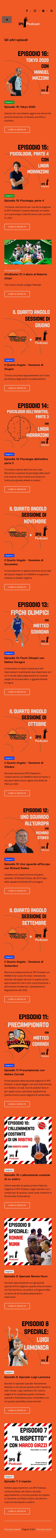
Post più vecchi (44, 1529)
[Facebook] (27, 10)
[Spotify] (43, 10)
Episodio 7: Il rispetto (17, 1481)
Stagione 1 (9, 1170)
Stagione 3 (9, 102)
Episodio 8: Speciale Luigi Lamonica (27, 1377)
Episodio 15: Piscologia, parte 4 (24, 200)
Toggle (7, 20)
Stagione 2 (9, 360)
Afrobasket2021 (12, 270)
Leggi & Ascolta (17, 130)
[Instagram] (35, 10)
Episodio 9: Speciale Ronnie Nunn (26, 1276)
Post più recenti (12, 1529)
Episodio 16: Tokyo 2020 (19, 106)
